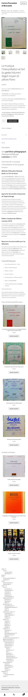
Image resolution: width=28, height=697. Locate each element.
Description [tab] (4, 134)
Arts (11, 10)
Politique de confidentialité (8, 687)
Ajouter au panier (13, 121)
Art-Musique (15, 10)
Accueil (4, 10)
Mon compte (4, 694)
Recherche (14, 694)
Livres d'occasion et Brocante (9, 4)
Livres (8, 10)
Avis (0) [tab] (3, 142)
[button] (24, 19)
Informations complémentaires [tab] (9, 138)
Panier (21, 693)
